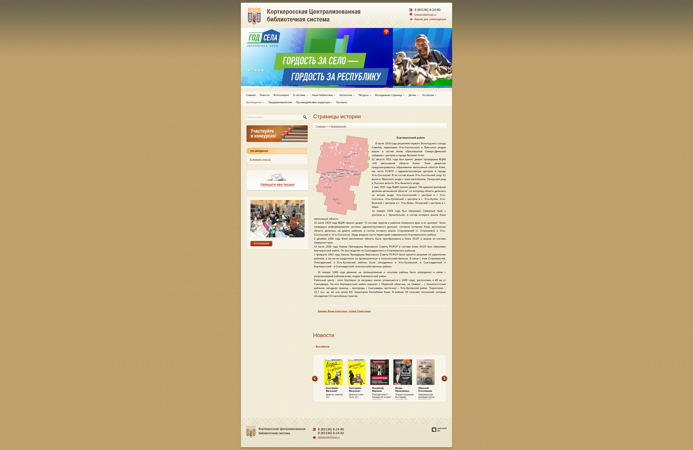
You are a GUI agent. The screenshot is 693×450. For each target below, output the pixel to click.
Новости (264, 95)
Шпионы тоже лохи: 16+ (333, 392)
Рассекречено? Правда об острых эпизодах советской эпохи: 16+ (358, 393)
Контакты (341, 102)
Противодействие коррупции (313, 102)
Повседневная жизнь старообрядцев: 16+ (426, 393)
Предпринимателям (280, 102)
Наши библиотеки (323, 95)
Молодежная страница (389, 95)
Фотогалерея (281, 95)
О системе (299, 95)
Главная (251, 95)
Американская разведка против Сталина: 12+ (403, 393)
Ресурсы (364, 95)
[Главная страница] (317, 19)
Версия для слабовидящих (430, 19)
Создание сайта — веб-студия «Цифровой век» (439, 429)
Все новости (322, 346)
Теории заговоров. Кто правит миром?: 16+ (381, 393)
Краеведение (254, 102)
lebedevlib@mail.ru (425, 14)
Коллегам (428, 95)
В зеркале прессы (260, 159)
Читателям (346, 95)
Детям (413, 95)
